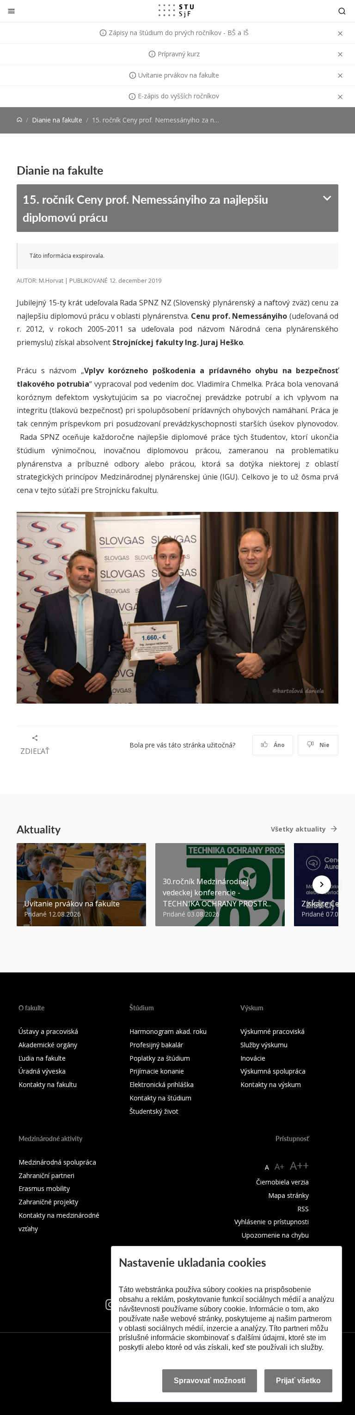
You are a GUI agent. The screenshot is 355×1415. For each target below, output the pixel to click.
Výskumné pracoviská (272, 1031)
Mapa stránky (288, 1195)
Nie (324, 745)
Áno (278, 745)
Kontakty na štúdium (160, 1097)
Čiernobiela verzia (282, 1182)
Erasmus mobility (44, 1188)
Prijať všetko (298, 1381)
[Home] (19, 119)
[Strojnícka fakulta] (176, 10)
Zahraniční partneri (46, 1175)
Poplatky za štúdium (159, 1058)
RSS (303, 1208)
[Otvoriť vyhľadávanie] (342, 11)
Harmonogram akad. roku (168, 1031)
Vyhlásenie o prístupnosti (271, 1221)
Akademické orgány (47, 1044)
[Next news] (321, 884)
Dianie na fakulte (57, 119)
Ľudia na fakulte (42, 1058)
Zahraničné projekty (48, 1201)
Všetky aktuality (298, 829)
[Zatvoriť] (11, 11)
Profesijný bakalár (156, 1044)
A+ (279, 1166)
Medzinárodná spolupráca (57, 1162)
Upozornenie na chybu (275, 1235)
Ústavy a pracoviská (48, 1031)
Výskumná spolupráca (273, 1071)
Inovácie (252, 1058)
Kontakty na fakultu (47, 1084)
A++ (299, 1165)
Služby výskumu (264, 1044)
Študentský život (153, 1111)
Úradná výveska (42, 1071)
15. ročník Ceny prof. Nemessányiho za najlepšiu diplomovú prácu (145, 208)
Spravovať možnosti (209, 1381)
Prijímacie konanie (156, 1071)
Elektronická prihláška (161, 1084)
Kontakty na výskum (270, 1084)
